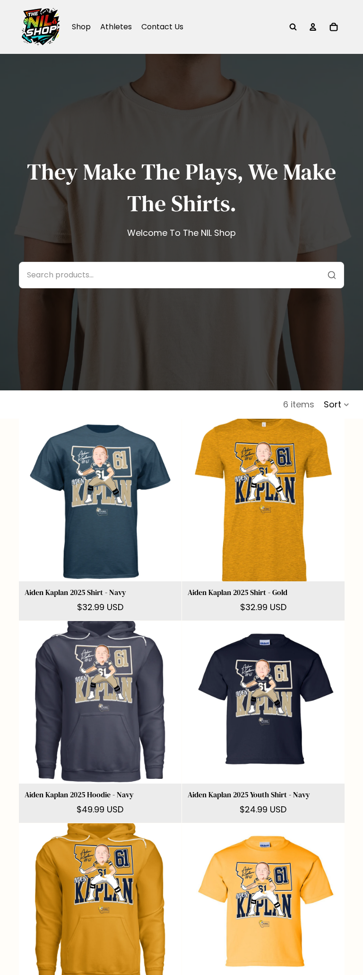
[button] (337, 404)
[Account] (312, 27)
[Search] (293, 27)
